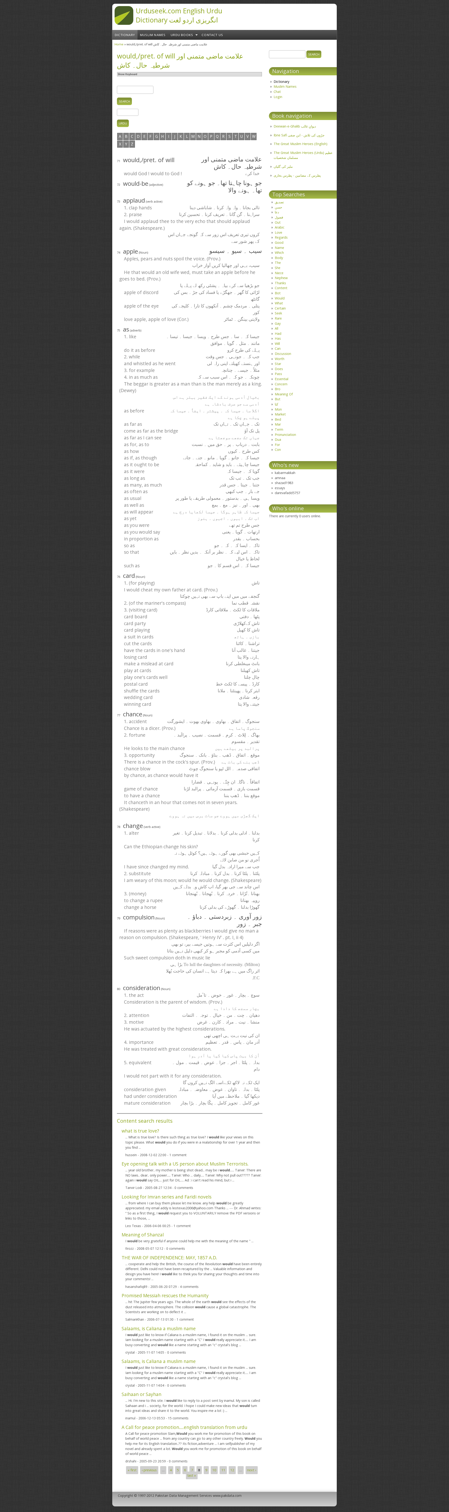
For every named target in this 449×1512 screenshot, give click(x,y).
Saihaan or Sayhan (141, 1394)
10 (214, 1470)
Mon (278, 409)
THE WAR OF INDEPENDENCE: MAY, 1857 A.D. (169, 1257)
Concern (281, 384)
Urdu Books (182, 35)
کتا (276, 404)
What (279, 303)
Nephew (281, 278)
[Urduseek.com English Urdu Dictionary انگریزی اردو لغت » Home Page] (124, 23)
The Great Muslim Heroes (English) (300, 144)
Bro (277, 389)
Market (280, 414)
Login (278, 97)
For (277, 444)
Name (279, 247)
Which (279, 252)
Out (278, 222)
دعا (277, 212)
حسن (278, 207)
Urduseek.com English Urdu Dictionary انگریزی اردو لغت (179, 15)
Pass (278, 374)
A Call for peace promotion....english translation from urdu (184, 1427)
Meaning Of (284, 394)
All (276, 328)
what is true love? (140, 1131)
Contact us (212, 35)
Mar (278, 424)
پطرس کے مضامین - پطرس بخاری (297, 175)
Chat (277, 91)
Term (279, 429)
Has (278, 338)
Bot (278, 293)
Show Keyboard (127, 74)
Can (278, 348)
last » (192, 1475)
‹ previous (149, 1470)
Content (281, 288)
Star (278, 363)
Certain (280, 308)
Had (278, 333)
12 (232, 1470)
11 (223, 1470)
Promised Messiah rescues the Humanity (165, 1295)
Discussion (283, 353)
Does (279, 369)
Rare (278, 318)
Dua (278, 439)
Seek (278, 313)
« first (132, 1470)
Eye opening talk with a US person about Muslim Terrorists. (185, 1164)
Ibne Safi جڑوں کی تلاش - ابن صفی (299, 135)
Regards (281, 237)
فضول (279, 217)
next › (251, 1470)
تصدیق (279, 202)
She (277, 268)
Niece (279, 273)
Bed (278, 419)
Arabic (279, 227)
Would (280, 298)
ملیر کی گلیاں (283, 166)
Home (119, 44)
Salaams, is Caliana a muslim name (159, 1328)
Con (278, 449)
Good (279, 242)
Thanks (280, 283)
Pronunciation (285, 434)
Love (278, 232)
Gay (278, 323)
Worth (279, 359)
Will (277, 343)
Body (279, 257)
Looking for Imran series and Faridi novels (166, 1197)
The (278, 262)
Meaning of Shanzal (143, 1234)
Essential (281, 379)
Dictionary (125, 35)
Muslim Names (153, 35)
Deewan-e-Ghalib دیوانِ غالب (295, 126)
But (277, 399)
